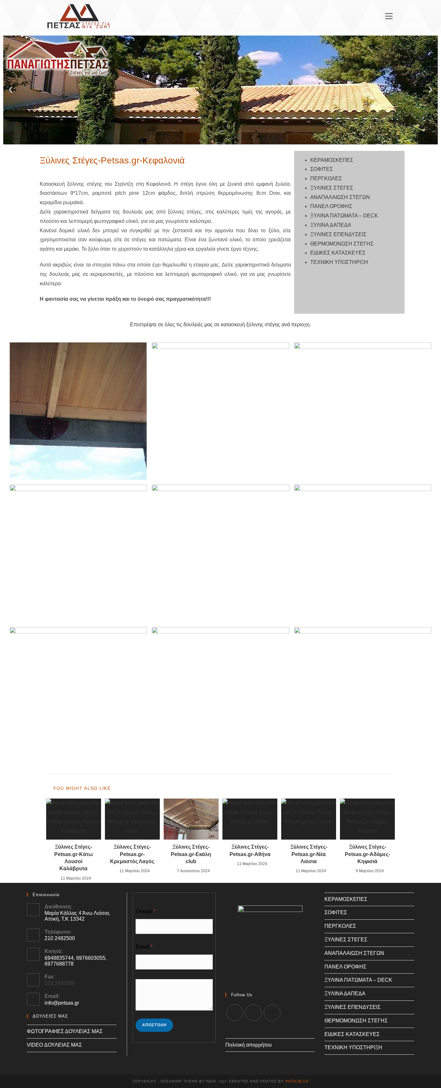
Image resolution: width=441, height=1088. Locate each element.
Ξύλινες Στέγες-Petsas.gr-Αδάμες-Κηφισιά (367, 854)
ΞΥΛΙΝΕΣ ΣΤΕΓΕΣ (331, 188)
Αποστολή (154, 1025)
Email (144, 946)
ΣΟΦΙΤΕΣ (321, 169)
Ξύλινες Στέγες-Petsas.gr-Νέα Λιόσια (308, 854)
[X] (234, 1012)
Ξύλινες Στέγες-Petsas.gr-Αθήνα (250, 850)
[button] (10, 90)
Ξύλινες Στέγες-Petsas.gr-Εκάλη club (191, 854)
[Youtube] (272, 1012)
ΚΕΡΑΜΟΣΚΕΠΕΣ (331, 160)
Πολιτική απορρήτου (248, 1045)
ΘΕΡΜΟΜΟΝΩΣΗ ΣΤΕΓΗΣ (342, 243)
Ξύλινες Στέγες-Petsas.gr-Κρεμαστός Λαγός (132, 854)
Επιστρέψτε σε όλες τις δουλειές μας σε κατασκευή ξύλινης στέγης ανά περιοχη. (220, 324)
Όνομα (146, 911)
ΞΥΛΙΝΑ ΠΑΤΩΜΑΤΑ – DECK (344, 215)
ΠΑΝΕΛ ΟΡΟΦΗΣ (331, 206)
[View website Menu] (389, 16)
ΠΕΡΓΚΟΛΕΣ (326, 178)
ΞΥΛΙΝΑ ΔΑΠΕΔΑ (330, 225)
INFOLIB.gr (297, 1081)
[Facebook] (253, 1012)
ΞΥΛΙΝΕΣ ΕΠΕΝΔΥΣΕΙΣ (338, 234)
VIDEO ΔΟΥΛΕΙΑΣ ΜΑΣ (54, 1045)
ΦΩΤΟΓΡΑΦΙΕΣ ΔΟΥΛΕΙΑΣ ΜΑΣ (65, 1031)
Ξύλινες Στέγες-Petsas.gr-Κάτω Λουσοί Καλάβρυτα (73, 857)
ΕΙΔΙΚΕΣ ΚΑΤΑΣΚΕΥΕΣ (337, 253)
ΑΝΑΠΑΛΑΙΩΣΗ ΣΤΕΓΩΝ (340, 197)
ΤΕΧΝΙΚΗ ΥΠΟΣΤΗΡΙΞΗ (339, 262)
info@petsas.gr (62, 1003)
